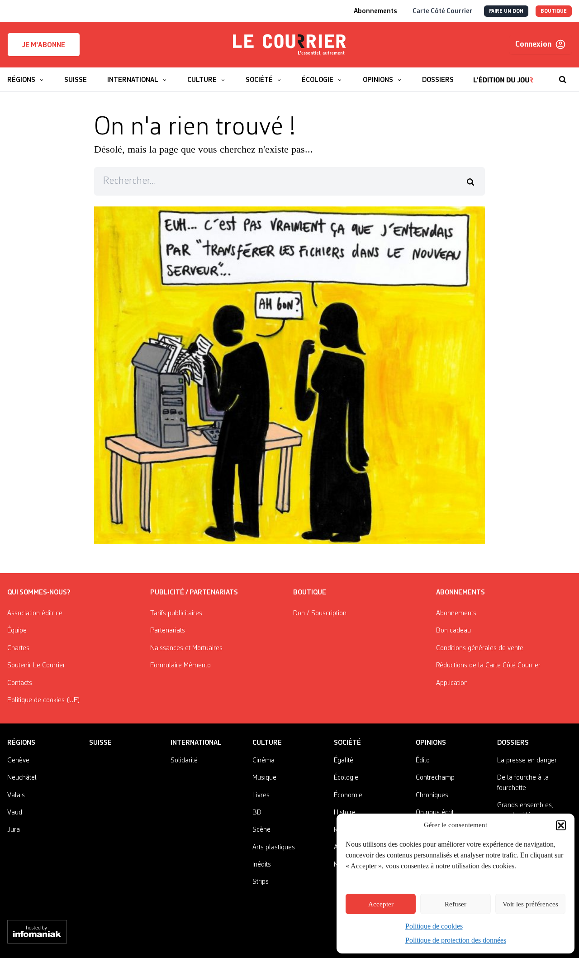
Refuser (455, 904)
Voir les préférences (530, 904)
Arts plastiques (273, 847)
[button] (560, 825)
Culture (267, 743)
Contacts (19, 683)
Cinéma (263, 760)
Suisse (100, 743)
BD (256, 812)
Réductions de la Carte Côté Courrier (488, 665)
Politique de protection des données (455, 940)
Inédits (261, 864)
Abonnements (456, 613)
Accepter (381, 904)
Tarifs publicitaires (176, 613)
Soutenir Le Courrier (36, 665)
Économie (348, 795)
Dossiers (513, 743)
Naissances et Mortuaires (186, 648)
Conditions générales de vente (479, 648)
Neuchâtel (22, 777)
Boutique (309, 592)
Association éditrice (34, 613)
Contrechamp (435, 777)
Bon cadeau (453, 630)
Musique (264, 777)
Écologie (346, 777)
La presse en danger (527, 760)
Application (452, 683)
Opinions (431, 743)
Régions (21, 743)
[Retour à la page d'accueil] (289, 45)
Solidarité (184, 760)
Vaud (14, 812)
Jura (13, 829)
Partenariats (167, 630)
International (196, 743)
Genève (18, 760)
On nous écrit (435, 812)
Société (347, 743)
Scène (261, 829)
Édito (423, 760)
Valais (16, 795)
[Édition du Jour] (503, 75)
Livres (261, 795)
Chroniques (432, 795)
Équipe (17, 630)
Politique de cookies (434, 926)
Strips (260, 882)
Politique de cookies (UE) (43, 700)
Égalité (343, 760)
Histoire (345, 812)
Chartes (18, 648)
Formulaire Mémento (180, 665)
